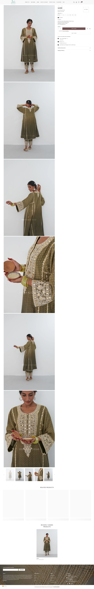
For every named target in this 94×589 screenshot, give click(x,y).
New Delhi (69, 575)
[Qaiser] (47, 543)
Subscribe (22, 569)
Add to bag (74, 28)
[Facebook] (67, 583)
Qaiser (38, 558)
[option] (10, 474)
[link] (13, 518)
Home (59, 6)
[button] (4, 474)
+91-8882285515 (70, 578)
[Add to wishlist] (87, 28)
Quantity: (59, 26)
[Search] (74, 2)
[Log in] (76, 2)
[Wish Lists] (79, 2)
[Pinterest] (72, 583)
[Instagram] (69, 583)
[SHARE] (89, 29)
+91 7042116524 (70, 579)
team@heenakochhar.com (63, 43)
